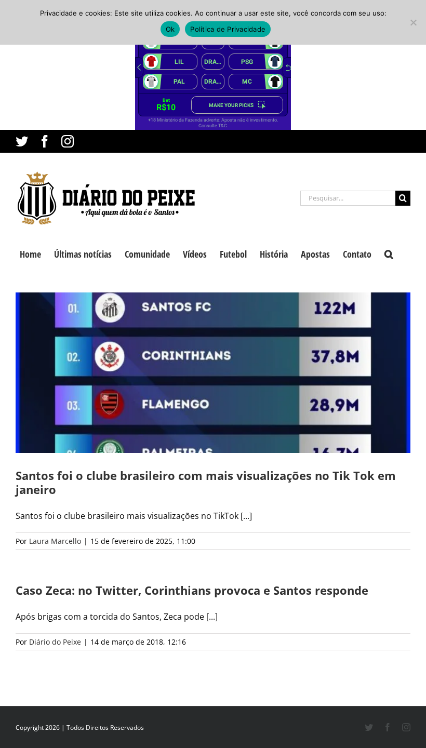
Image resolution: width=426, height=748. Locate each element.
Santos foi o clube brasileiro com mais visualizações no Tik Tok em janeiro (206, 482)
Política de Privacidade (227, 29)
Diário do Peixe (55, 642)
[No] (413, 22)
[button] (388, 253)
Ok (170, 29)
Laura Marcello (55, 541)
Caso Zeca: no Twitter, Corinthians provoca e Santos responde (192, 590)
